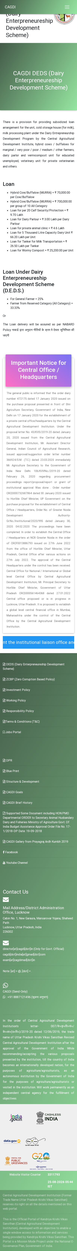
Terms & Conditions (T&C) (22, 721)
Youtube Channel (16, 863)
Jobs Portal (13, 732)
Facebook (11, 852)
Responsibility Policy (19, 711)
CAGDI (10, 7)
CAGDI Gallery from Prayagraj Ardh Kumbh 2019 (36, 841)
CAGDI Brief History (18, 802)
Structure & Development (22, 781)
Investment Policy (17, 690)
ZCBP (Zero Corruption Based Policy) (30, 679)
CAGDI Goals (14, 792)
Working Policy (15, 700)
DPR (8, 760)
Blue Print (12, 771)
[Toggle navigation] (67, 7)
